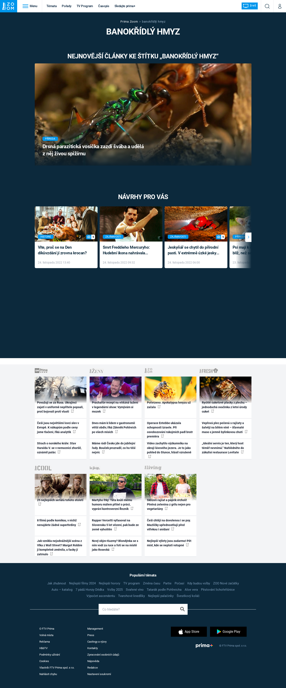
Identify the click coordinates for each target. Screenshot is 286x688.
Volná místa (46, 635)
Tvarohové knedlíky (131, 596)
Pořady (66, 6)
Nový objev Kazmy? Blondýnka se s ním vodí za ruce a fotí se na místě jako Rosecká (115, 545)
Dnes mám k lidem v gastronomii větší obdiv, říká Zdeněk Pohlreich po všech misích (114, 427)
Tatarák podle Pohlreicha (164, 590)
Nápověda (93, 661)
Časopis (103, 6)
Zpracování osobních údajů (103, 654)
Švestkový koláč (188, 596)
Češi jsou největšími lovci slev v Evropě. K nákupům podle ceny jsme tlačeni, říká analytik (58, 427)
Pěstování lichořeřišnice (218, 590)
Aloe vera (191, 590)
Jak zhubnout (56, 583)
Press (90, 635)
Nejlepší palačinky (161, 596)
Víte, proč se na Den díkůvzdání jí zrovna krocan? (62, 250)
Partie (167, 583)
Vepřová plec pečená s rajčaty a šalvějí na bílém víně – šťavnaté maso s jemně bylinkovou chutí (223, 427)
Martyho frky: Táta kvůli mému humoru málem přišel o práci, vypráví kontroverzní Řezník (112, 504)
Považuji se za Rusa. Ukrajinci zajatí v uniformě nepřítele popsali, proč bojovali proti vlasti (60, 407)
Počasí (179, 583)
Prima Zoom (129, 21)
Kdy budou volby (198, 583)
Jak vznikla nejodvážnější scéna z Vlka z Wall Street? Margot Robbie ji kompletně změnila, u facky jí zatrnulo (59, 547)
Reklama (44, 641)
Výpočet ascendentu (100, 596)
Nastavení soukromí (99, 674)
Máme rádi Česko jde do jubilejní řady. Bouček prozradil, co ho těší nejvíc (113, 448)
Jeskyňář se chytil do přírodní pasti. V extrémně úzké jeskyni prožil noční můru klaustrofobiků (194, 250)
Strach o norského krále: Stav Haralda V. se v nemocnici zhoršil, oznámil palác (59, 448)
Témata (51, 6)
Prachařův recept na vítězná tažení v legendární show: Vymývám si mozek (115, 407)
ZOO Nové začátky (226, 583)
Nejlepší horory (109, 583)
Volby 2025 (115, 590)
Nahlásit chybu (48, 674)
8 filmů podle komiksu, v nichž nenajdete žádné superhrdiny (57, 522)
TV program (131, 583)
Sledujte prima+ (125, 6)
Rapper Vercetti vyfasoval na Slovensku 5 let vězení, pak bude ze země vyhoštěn (115, 525)
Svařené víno (135, 590)
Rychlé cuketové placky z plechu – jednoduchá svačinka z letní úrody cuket (224, 407)
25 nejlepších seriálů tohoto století (60, 500)
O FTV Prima (46, 628)
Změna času (151, 583)
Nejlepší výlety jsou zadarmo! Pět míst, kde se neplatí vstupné (169, 543)
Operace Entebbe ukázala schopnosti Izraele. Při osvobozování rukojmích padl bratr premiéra (170, 429)
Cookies (44, 661)
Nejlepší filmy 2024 (82, 583)
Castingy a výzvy (97, 641)
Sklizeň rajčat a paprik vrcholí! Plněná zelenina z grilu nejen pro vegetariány (169, 504)
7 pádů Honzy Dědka (90, 590)
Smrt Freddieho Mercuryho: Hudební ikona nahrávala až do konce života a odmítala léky (128, 250)
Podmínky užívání (49, 654)
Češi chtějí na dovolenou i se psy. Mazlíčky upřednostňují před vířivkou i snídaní (169, 525)
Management (95, 628)
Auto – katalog (62, 590)
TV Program (85, 6)
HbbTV (43, 648)
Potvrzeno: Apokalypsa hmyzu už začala (169, 405)
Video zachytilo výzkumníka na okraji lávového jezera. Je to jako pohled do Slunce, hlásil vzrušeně (169, 448)
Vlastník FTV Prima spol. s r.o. (56, 667)
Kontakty (92, 648)
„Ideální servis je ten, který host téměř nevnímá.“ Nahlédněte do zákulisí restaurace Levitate (223, 448)
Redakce (92, 667)
